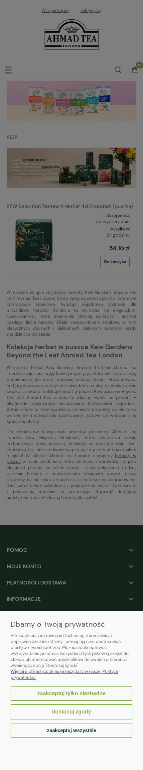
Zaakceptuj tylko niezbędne (71, 693)
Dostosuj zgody (71, 711)
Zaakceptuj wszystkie (71, 730)
